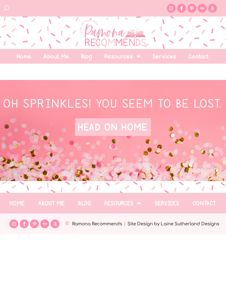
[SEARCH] (7, 8)
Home (24, 56)
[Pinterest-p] (191, 8)
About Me (56, 56)
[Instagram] (171, 8)
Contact (199, 56)
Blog (87, 56)
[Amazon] (212, 8)
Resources (119, 56)
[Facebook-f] (181, 8)
